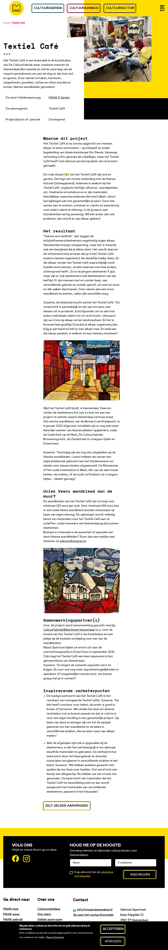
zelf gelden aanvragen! (66, 805)
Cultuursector (120, 8)
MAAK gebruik (13, 919)
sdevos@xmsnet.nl (73, 541)
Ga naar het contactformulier (93, 915)
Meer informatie (55, 937)
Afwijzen (113, 941)
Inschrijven (140, 874)
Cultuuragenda (48, 8)
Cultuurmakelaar (49, 909)
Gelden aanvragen (49, 919)
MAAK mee (10, 909)
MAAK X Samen (59, 97)
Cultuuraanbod (84, 8)
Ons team (44, 914)
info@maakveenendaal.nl (94, 909)
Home (6, 23)
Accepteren (113, 929)
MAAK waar (11, 914)
